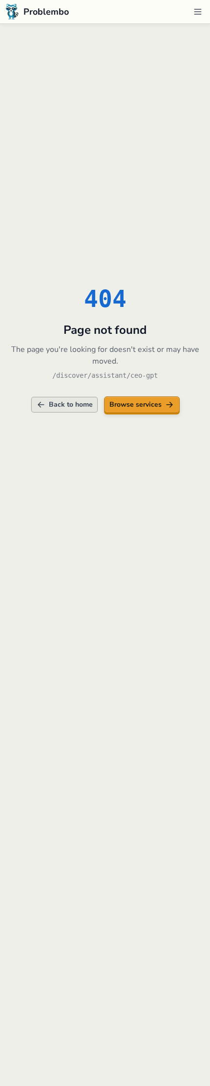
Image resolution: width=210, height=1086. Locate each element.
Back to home (71, 404)
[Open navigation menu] (197, 11)
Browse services (135, 404)
